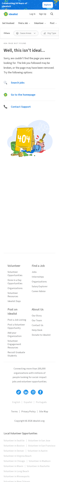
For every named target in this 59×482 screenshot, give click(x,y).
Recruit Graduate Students (16, 354)
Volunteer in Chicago (14, 461)
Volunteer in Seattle (14, 440)
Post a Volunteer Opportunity (16, 326)
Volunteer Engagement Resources (14, 344)
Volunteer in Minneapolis (16, 476)
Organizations (15, 288)
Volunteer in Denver (14, 450)
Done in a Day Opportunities (15, 281)
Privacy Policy (28, 411)
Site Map (43, 411)
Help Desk (37, 330)
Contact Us (37, 325)
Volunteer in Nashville (38, 466)
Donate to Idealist (41, 335)
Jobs (34, 272)
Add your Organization (14, 334)
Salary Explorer (40, 286)
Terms (14, 411)
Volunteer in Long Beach (16, 471)
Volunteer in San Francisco (41, 445)
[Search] (51, 14)
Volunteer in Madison (40, 461)
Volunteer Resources (13, 294)
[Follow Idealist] (18, 392)
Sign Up (42, 14)
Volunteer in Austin (38, 450)
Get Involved (8, 23)
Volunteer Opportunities (15, 273)
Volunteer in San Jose (39, 440)
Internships (38, 276)
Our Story (37, 315)
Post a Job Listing (17, 320)
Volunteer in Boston (14, 445)
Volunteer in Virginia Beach (17, 456)
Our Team (37, 320)
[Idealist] (11, 14)
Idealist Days (14, 301)
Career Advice (39, 291)
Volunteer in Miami (13, 466)
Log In (32, 14)
